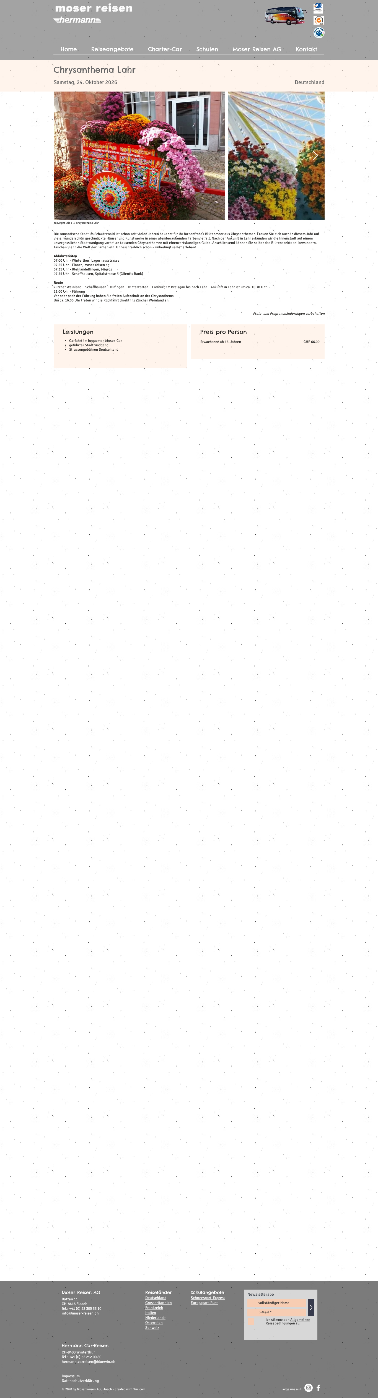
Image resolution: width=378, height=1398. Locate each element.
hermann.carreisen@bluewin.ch (88, 1361)
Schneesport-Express (208, 1297)
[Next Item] (315, 155)
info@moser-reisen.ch (80, 1313)
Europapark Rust (204, 1302)
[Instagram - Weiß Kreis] (308, 1388)
